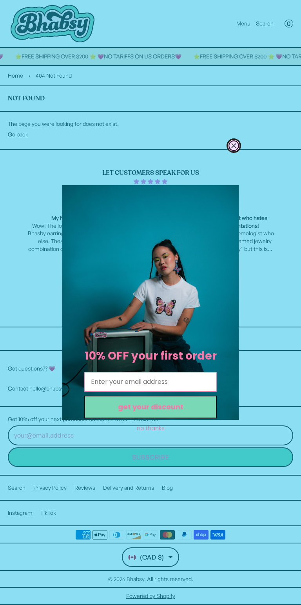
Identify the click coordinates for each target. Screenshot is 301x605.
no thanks (151, 428)
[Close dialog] (234, 146)
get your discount (150, 407)
